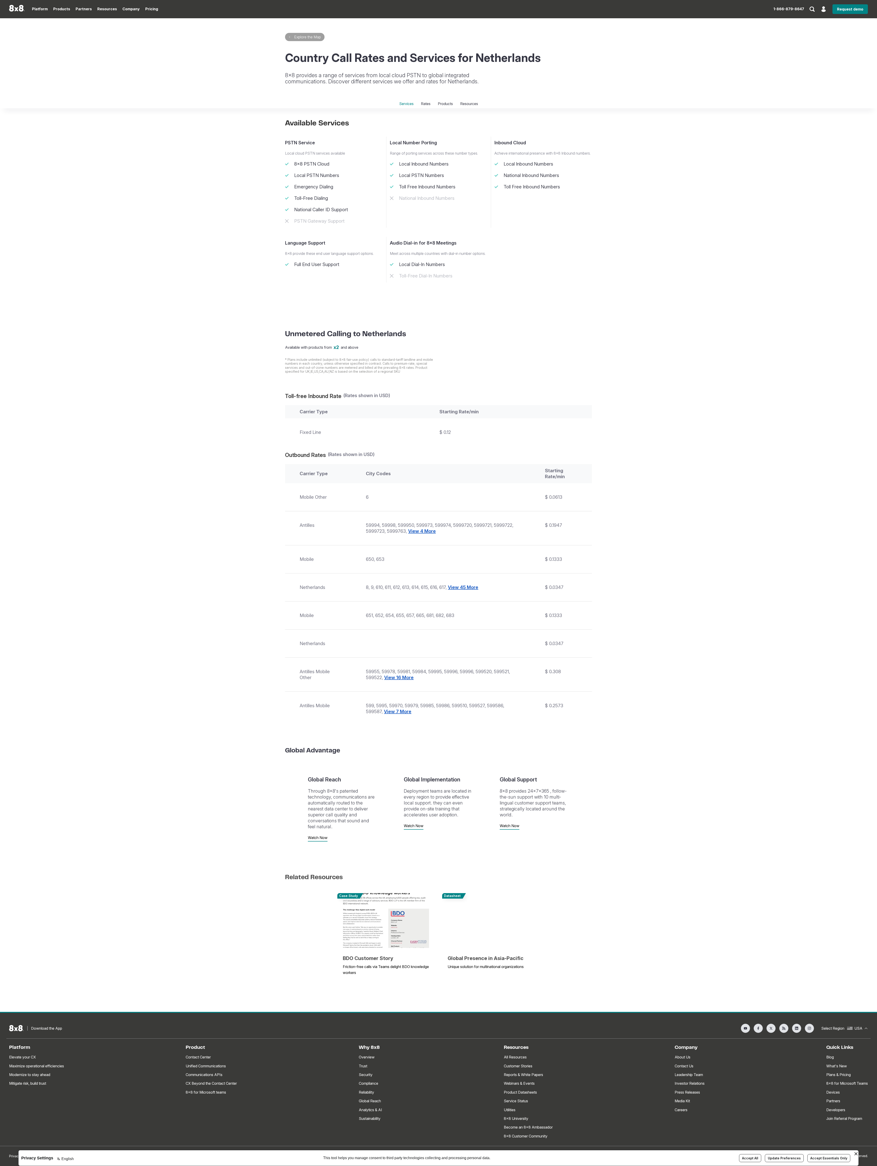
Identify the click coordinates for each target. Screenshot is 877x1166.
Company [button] (131, 9)
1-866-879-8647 (789, 9)
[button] (812, 12)
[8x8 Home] (17, 9)
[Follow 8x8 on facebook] (758, 1028)
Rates (426, 103)
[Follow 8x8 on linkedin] (796, 1028)
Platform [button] (40, 9)
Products (445, 103)
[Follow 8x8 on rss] (783, 1028)
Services (406, 103)
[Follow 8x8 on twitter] (771, 1028)
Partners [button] (84, 9)
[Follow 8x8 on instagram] (809, 1028)
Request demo (850, 9)
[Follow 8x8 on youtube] (745, 1028)
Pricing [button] (151, 9)
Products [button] (61, 9)
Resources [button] (107, 9)
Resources (469, 103)
